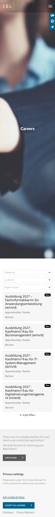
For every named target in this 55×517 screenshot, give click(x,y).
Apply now (11, 458)
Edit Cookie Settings (14, 497)
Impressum (8, 512)
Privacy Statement (25, 512)
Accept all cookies (15, 505)
